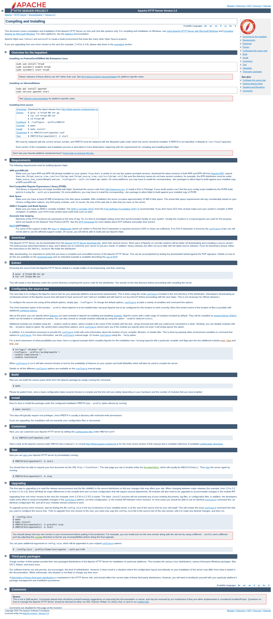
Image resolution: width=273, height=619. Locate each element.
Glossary (257, 6)
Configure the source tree (254, 80)
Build (245, 54)
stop (208, 467)
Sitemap (267, 6)
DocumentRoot (151, 467)
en (211, 26)
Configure (21, 122)
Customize (247, 61)
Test (245, 64)
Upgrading (247, 68)
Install (245, 58)
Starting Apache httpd (252, 84)
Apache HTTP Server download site (83, 243)
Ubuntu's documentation (36, 98)
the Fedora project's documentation (99, 76)
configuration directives (211, 444)
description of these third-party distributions (33, 577)
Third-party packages (252, 71)
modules (118, 315)
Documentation (35, 15)
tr (235, 26)
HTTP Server (20, 15)
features (54, 315)
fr (221, 26)
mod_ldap (226, 340)
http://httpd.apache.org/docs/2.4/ (102, 444)
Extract (246, 47)
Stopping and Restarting (254, 87)
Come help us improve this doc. (78, 153)
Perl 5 (12, 226)
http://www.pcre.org (115, 189)
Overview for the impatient (255, 36)
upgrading (119, 44)
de (205, 26)
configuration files (84, 431)
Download (247, 43)
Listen (38, 537)
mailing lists (143, 601)
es (216, 26)
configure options (28, 310)
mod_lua (13, 343)
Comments (248, 91)
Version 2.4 (50, 15)
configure (214, 229)
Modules (231, 6)
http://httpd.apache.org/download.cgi (79, 109)
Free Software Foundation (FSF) (120, 209)
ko (230, 26)
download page (44, 257)
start (25, 455)
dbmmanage (65, 229)
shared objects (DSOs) (225, 315)
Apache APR (217, 173)
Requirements (249, 40)
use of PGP (111, 257)
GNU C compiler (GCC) (82, 209)
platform (69, 34)
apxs (54, 229)
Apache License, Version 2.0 (36, 613)
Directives (241, 6)
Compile (20, 125)
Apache (8, 15)
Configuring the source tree (255, 51)
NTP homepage (86, 222)
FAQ (249, 6)
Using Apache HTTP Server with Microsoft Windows (192, 31)
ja (225, 26)
